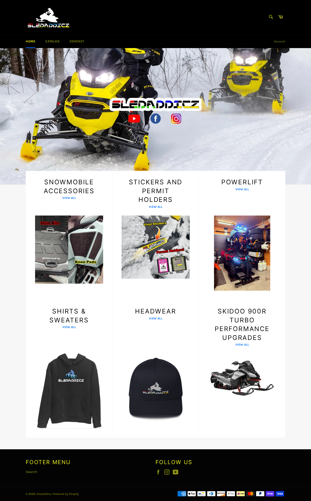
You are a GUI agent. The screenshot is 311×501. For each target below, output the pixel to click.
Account (279, 41)
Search (31, 472)
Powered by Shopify (66, 494)
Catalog (52, 41)
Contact (77, 41)
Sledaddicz (44, 494)
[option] (155, 116)
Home (30, 41)
